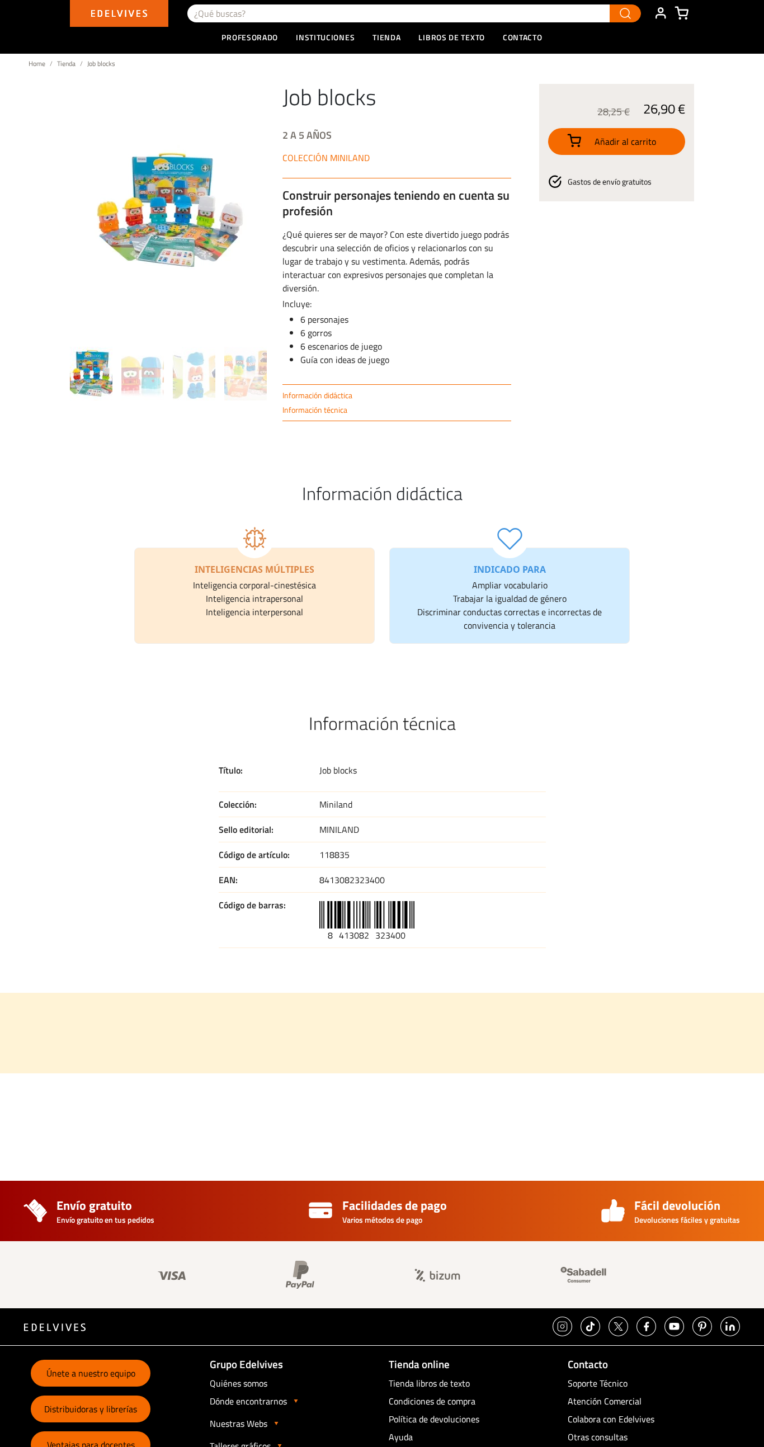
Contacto (523, 37)
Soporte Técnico (598, 1383)
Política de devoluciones (434, 1419)
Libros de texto (451, 37)
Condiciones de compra (432, 1401)
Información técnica (314, 410)
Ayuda (401, 1437)
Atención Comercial (605, 1401)
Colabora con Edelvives (611, 1419)
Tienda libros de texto (429, 1383)
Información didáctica (317, 395)
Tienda (66, 63)
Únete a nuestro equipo (90, 1373)
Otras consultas (598, 1437)
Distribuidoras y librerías (90, 1409)
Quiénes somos (238, 1383)
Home (37, 63)
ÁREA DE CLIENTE (660, 13)
